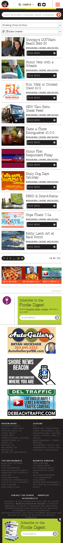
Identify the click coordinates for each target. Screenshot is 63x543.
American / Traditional (46, 428)
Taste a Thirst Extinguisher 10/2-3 (40, 131)
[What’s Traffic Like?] (52, 273)
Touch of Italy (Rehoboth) (16, 482)
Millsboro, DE (9, 448)
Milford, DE (8, 445)
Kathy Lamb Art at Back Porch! (40, 235)
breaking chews (33, 309)
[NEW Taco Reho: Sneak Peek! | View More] (12, 113)
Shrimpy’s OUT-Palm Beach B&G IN (41, 41)
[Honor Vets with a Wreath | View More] (12, 69)
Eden (35, 473)
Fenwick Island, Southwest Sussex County (25, 438)
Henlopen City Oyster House (17, 473)
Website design (24, 504)
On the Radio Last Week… (32, 282)
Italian (37, 438)
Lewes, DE (7, 443)
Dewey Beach (9, 433)
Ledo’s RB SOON (10, 282)
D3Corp (41, 504)
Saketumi (6, 475)
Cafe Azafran (9, 485)
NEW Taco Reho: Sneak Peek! (38, 108)
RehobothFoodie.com (35, 501)
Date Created (15, 31)
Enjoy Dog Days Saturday (37, 175)
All (34, 426)
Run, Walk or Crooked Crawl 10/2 (41, 86)
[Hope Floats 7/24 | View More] (12, 220)
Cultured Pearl (10, 478)
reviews (44, 309)
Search (27, 4)
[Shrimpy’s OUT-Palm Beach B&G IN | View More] (12, 46)
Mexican (37, 443)
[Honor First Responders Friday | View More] (12, 158)
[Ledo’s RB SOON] (12, 273)
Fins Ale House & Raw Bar (16, 470)
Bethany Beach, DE (12, 431)
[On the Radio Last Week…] (32, 273)
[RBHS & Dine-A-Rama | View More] (12, 201)
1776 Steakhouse (11, 468)
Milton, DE (7, 450)
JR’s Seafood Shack (43, 468)
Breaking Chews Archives (42, 48)
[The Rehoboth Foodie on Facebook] (39, 4)
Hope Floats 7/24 (38, 215)
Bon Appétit (39, 480)
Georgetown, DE (11, 440)
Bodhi (36, 487)
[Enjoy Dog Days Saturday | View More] (12, 180)
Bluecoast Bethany (12, 463)
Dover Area (8, 436)
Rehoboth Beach (11, 426)
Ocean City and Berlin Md (16, 452)
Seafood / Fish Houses (45, 450)
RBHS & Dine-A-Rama (42, 196)
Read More (34, 53)
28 (18, 258)
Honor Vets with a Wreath (39, 64)
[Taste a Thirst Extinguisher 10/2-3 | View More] (12, 136)
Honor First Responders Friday (39, 153)
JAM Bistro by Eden (43, 470)
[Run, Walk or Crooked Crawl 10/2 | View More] (12, 91)
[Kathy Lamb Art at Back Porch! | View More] (12, 240)
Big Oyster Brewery (44, 475)
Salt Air (6, 466)
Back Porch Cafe (11, 487)
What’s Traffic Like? (52, 282)
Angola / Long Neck (13, 428)
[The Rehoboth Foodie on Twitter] (44, 4)
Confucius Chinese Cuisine (16, 480)
